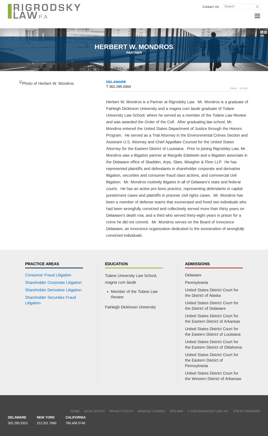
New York (46, 417)
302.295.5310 (17, 423)
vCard (244, 88)
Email (233, 88)
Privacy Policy (121, 411)
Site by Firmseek (246, 411)
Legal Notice (94, 411)
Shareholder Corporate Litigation (53, 282)
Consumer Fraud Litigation (48, 275)
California (76, 417)
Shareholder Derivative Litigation (53, 290)
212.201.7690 (46, 423)
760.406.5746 (75, 423)
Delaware (116, 82)
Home (74, 411)
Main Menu (257, 16)
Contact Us (210, 6)
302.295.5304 (120, 87)
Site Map (176, 411)
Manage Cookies (151, 411)
